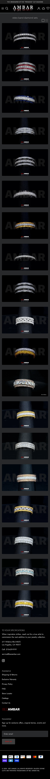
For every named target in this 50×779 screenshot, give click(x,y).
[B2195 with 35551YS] (25, 414)
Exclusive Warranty (9, 679)
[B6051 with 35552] (25, 603)
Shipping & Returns (9, 674)
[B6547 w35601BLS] (25, 99)
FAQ (3, 688)
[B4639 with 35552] (25, 320)
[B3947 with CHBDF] (25, 446)
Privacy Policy (7, 684)
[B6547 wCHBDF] (25, 162)
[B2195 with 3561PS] (25, 477)
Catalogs (5, 698)
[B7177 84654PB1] (25, 257)
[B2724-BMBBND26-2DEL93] (25, 383)
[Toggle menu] (2, 8)
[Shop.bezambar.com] (23, 8)
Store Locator (7, 693)
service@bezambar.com (11, 654)
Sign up (8, 741)
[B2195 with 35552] (25, 540)
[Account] (38, 8)
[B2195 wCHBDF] (25, 288)
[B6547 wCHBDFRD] (25, 68)
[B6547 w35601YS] (25, 225)
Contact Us (6, 703)
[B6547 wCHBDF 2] (25, 131)
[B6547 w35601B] (25, 194)
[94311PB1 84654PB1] (25, 36)
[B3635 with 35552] (25, 572)
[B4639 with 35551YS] (25, 509)
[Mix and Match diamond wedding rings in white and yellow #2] (25, 351)
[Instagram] (3, 660)
